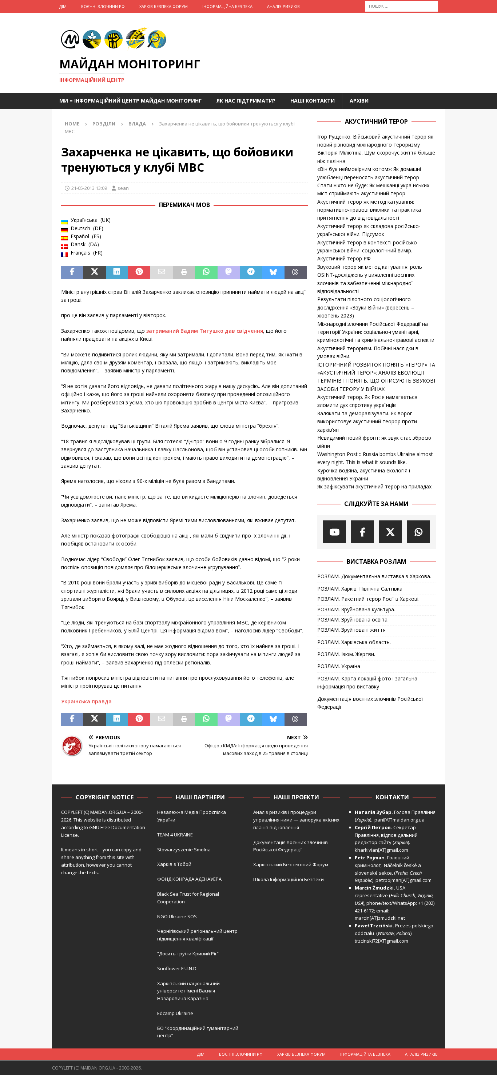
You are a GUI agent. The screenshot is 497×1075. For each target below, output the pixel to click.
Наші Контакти (312, 100)
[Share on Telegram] (251, 272)
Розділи (103, 123)
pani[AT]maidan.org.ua (399, 819)
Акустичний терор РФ (344, 258)
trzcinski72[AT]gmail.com (382, 941)
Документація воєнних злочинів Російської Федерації (370, 702)
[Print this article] (184, 272)
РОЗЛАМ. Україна (338, 666)
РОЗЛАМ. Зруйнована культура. (356, 609)
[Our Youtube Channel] (334, 531)
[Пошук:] (401, 5)
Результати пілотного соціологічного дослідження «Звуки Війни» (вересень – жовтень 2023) (365, 307)
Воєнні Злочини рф (103, 6)
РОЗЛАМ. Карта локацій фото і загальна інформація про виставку (367, 682)
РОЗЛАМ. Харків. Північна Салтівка (359, 588)
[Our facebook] (362, 531)
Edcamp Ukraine (175, 1013)
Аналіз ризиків (283, 6)
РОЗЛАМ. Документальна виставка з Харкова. (374, 576)
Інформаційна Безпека (227, 6)
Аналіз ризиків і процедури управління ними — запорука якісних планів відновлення (296, 820)
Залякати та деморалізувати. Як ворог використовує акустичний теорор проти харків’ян (367, 421)
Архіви (359, 100)
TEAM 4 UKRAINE (175, 834)
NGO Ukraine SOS (177, 916)
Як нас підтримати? (245, 100)
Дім (63, 6)
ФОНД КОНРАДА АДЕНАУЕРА (190, 879)
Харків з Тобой (174, 864)
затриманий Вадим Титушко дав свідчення (204, 330)
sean (123, 188)
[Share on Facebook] (72, 272)
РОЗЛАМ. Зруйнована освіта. (353, 619)
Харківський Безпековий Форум (290, 864)
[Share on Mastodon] (229, 272)
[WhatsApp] (418, 531)
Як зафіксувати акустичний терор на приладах (374, 486)
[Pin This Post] (139, 272)
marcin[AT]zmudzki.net (380, 918)
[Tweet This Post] (94, 272)
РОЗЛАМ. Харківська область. (354, 642)
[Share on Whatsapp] (206, 272)
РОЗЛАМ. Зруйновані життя (351, 629)
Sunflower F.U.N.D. (177, 968)
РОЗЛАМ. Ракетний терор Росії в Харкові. (368, 598)
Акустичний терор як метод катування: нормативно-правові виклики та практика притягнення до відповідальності (369, 209)
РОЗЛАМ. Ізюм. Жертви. (346, 654)
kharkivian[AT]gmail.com (381, 850)
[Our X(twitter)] (390, 531)
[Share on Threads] (296, 272)
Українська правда (86, 701)
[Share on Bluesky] (273, 272)
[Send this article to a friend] (161, 272)
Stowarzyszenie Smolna (184, 849)
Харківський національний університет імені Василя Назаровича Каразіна (188, 991)
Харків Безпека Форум (163, 6)
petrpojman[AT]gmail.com (403, 880)
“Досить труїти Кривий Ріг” (188, 953)
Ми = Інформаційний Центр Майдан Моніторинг (130, 100)
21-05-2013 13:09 (89, 188)
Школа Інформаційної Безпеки (288, 879)
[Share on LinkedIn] (117, 272)
